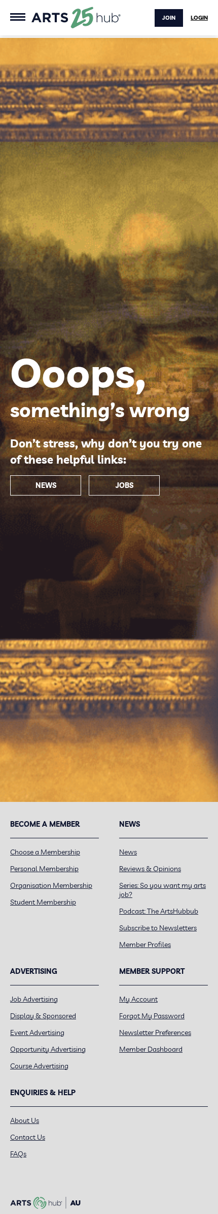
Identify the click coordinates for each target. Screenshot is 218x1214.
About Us (24, 1120)
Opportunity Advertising (48, 1049)
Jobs (124, 485)
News (45, 485)
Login (199, 17)
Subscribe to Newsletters (158, 927)
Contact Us (27, 1137)
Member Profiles (145, 944)
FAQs (18, 1153)
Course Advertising (39, 1065)
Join (168, 17)
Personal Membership (44, 868)
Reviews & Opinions (150, 868)
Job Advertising (34, 999)
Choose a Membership (45, 852)
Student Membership (43, 902)
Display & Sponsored (43, 1015)
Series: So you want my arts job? (162, 890)
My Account (138, 999)
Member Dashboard (151, 1049)
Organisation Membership (51, 885)
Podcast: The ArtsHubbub (158, 911)
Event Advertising (37, 1032)
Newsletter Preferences (155, 1032)
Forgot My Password (152, 1015)
